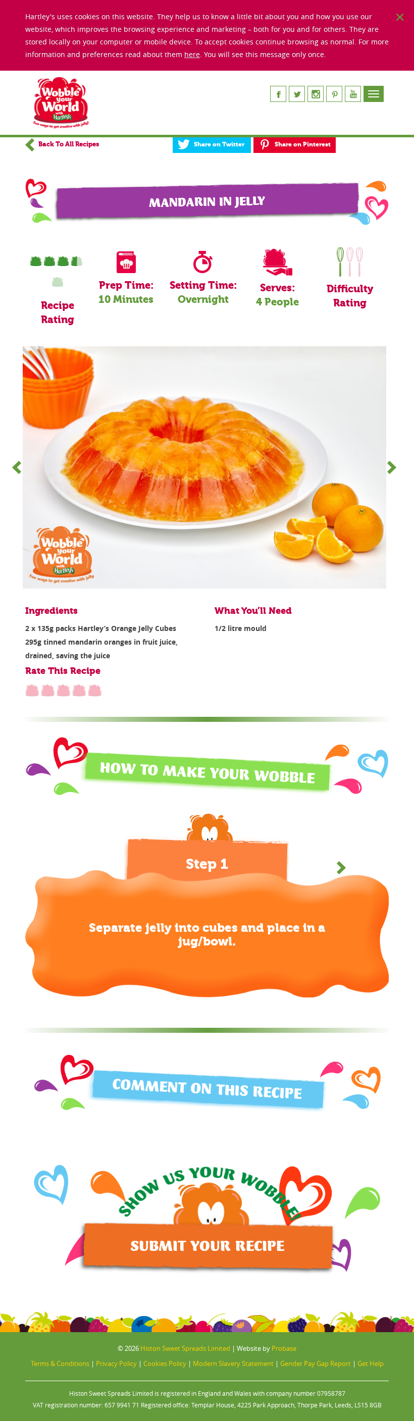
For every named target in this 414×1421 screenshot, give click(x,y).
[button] (341, 867)
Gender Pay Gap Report (315, 1363)
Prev (17, 467)
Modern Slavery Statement (233, 1363)
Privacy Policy (116, 1363)
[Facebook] (278, 94)
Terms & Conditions (60, 1363)
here (192, 54)
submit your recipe (207, 1246)
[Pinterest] (334, 94)
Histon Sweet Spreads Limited (185, 1348)
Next (392, 467)
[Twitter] (297, 94)
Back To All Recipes (68, 144)
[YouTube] (353, 94)
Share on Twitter (219, 144)
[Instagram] (315, 94)
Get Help (370, 1363)
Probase (284, 1348)
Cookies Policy (164, 1363)
